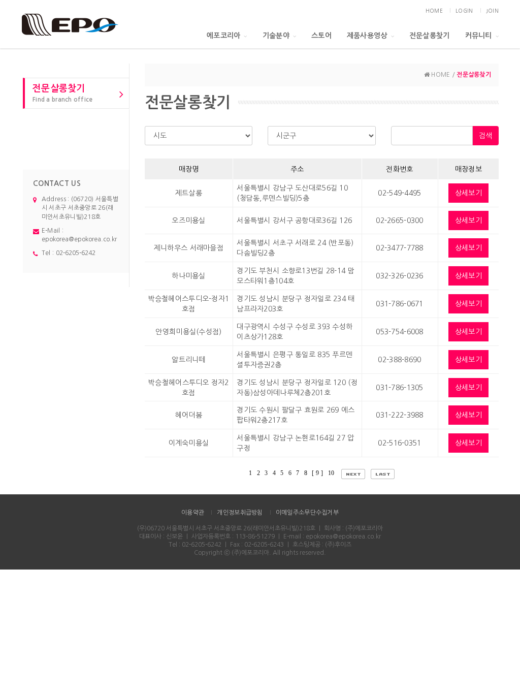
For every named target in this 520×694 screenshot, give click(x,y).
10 (332, 473)
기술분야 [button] (276, 35)
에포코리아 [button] (223, 35)
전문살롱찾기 (429, 35)
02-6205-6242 (75, 253)
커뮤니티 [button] (478, 35)
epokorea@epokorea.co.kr (79, 239)
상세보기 (468, 193)
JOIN (492, 10)
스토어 (321, 35)
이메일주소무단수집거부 (307, 513)
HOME (434, 10)
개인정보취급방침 (240, 513)
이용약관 (192, 513)
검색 (485, 135)
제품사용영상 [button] (367, 35)
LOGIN (464, 10)
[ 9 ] (317, 473)
